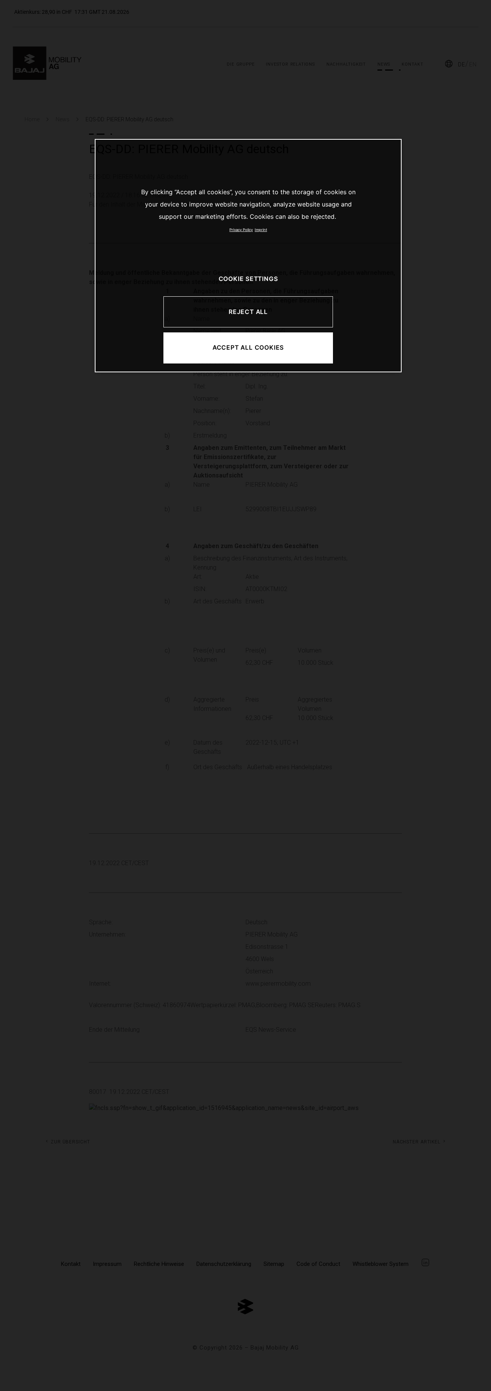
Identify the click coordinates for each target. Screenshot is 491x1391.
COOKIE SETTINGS (248, 278)
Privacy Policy (241, 230)
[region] (248, 255)
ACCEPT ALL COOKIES (248, 347)
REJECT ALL (248, 312)
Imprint (261, 230)
